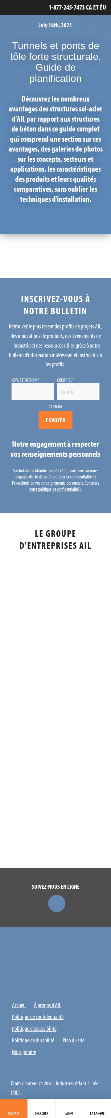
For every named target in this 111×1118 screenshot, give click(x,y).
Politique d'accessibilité (34, 1028)
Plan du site (73, 1040)
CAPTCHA (55, 406)
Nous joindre (24, 1052)
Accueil (19, 1005)
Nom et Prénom (25, 380)
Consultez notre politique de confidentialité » (64, 486)
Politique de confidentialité (38, 1016)
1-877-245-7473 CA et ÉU (77, 7)
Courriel (65, 380)
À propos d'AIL (47, 1005)
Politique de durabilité (33, 1040)
